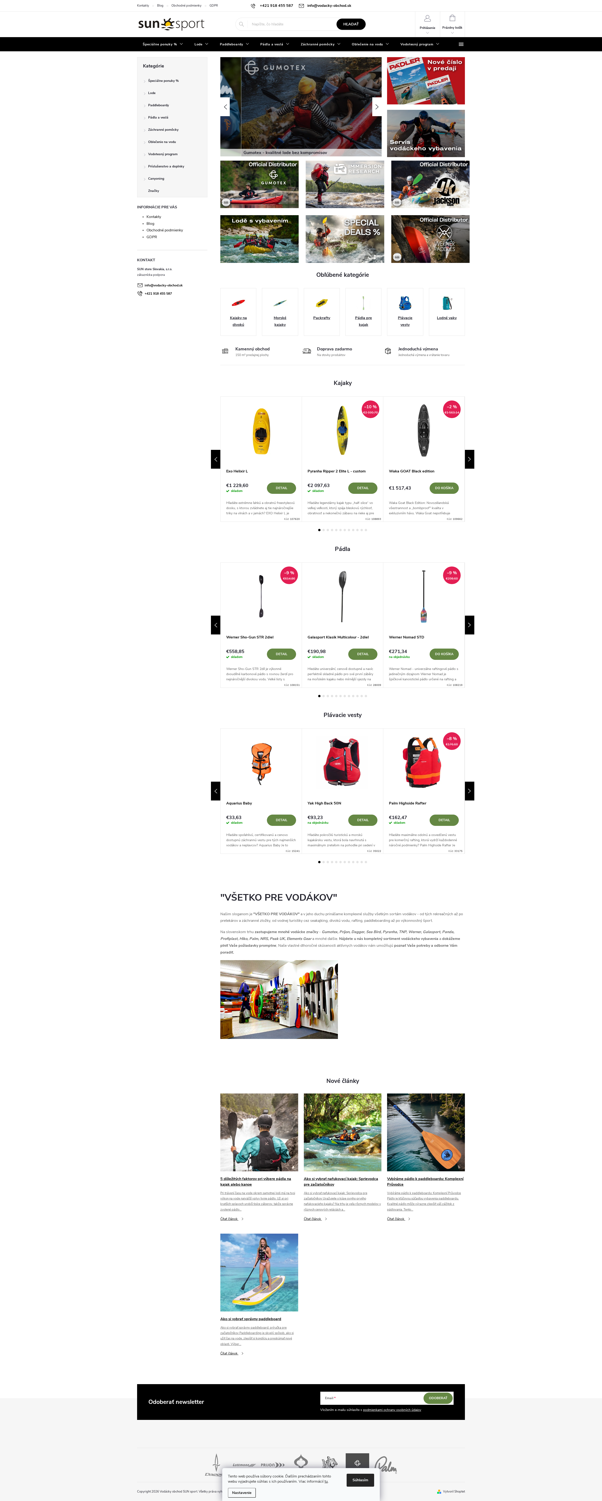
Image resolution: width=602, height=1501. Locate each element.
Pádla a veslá (158, 117)
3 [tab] (328, 530)
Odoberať (438, 1398)
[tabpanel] (261, 459)
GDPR (214, 6)
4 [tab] (332, 530)
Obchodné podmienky (186, 6)
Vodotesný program (163, 154)
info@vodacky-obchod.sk (164, 285)
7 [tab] (345, 530)
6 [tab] (340, 530)
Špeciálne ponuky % (163, 81)
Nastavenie (242, 1492)
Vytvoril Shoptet (454, 1491)
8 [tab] (349, 530)
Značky (153, 191)
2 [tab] (323, 530)
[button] (225, 106)
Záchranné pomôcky (163, 129)
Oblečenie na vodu (162, 142)
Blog (160, 6)
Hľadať (351, 24)
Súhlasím (360, 1480)
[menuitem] (163, 44)
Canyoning (156, 178)
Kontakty (143, 6)
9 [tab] (353, 530)
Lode (151, 93)
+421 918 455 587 (158, 293)
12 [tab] (366, 530)
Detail (281, 488)
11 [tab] (361, 530)
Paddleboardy (158, 105)
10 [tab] (357, 530)
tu (326, 1481)
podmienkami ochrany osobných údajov (392, 1410)
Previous (215, 459)
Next (469, 459)
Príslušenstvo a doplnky (166, 166)
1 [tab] (319, 530)
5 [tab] (336, 530)
